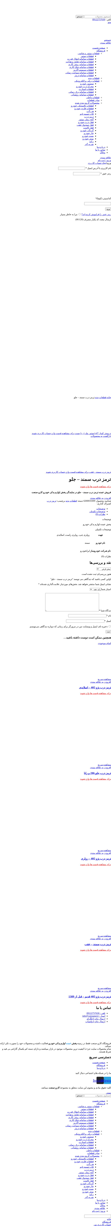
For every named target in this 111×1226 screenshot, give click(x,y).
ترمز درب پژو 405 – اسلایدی (95, 687)
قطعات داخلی (92, 97)
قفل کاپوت (88, 127)
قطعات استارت (86, 89)
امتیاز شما (106, 589)
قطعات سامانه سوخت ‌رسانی (79, 72)
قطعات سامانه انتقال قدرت (80, 59)
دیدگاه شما (105, 610)
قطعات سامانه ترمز (84, 75)
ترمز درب (89, 116)
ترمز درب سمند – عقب (98, 944)
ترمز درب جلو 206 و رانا (97, 773)
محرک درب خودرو (85, 86)
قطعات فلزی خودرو (84, 108)
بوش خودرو (88, 139)
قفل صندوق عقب (85, 125)
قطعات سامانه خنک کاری (81, 67)
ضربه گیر (89, 144)
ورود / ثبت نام (98, 1211)
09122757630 (98, 19)
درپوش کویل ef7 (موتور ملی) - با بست (92, 433)
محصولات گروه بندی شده (87, 103)
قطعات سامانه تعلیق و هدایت (80, 61)
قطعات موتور (87, 56)
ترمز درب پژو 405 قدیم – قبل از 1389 (90, 996)
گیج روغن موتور (86, 119)
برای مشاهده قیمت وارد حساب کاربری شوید (53, 433)
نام (109, 615)
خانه (108, 397)
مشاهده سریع (104, 679)
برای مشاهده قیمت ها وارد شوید (95, 486)
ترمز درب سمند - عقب (100, 472)
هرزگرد (90, 111)
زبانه (91, 141)
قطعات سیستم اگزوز (83, 70)
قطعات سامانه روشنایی (82, 94)
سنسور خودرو (87, 83)
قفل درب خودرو (86, 122)
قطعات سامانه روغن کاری (81, 64)
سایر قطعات (93, 100)
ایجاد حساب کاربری (97, 163)
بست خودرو (88, 136)
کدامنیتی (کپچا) (103, 198)
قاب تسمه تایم (87, 114)
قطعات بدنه (93, 78)
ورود (108, 209)
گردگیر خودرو (87, 130)
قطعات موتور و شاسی (88, 53)
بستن (108, 1093)
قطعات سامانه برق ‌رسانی (81, 92)
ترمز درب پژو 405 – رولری (96, 858)
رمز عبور (105, 173)
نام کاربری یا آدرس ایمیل (98, 168)
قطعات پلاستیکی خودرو (82, 105)
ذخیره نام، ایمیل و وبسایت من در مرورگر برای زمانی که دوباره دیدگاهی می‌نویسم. (68, 626)
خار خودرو (89, 133)
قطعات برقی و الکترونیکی (86, 81)
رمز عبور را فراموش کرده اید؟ (96, 214)
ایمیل (107, 621)
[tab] (52, 508)
